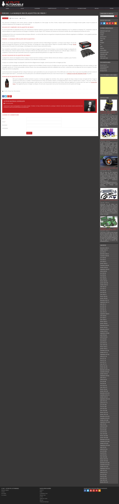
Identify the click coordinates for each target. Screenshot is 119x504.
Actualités (6, 91)
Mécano (97, 8)
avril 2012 (102, 478)
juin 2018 (102, 339)
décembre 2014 (103, 416)
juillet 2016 (102, 379)
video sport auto (104, 58)
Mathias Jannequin (14, 18)
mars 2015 (102, 410)
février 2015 (103, 412)
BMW (101, 40)
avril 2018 (102, 342)
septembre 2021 (104, 302)
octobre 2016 (103, 373)
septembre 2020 (104, 313)
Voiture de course (82, 8)
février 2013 (103, 459)
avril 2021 (102, 310)
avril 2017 (102, 362)
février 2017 (103, 366)
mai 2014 (102, 429)
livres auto (102, 38)
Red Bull (102, 33)
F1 (100, 44)
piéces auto (103, 56)
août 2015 (102, 400)
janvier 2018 (103, 348)
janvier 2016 (103, 391)
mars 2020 (102, 319)
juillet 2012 (102, 472)
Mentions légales (5, 490)
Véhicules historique (44, 501)
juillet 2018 (102, 337)
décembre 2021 (103, 300)
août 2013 (102, 447)
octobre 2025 (103, 250)
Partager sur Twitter (6, 96)
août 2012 (102, 470)
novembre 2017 (103, 350)
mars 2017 (102, 364)
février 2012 (103, 482)
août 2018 (102, 335)
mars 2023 (102, 279)
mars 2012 (102, 480)
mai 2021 (102, 308)
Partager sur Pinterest (11, 96)
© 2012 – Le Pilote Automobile (10, 488)
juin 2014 (102, 428)
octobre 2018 (103, 331)
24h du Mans (103, 50)
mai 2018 (102, 341)
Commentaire (5, 128)
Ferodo (74, 44)
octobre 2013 (103, 443)
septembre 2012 (104, 468)
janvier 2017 (103, 368)
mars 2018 (102, 344)
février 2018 (103, 346)
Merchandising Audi (104, 67)
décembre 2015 (103, 393)
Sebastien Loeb (103, 54)
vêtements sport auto (105, 31)
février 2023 (103, 281)
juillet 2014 (102, 426)
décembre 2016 (103, 370)
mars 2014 (102, 433)
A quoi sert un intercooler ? (108, 200)
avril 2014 (102, 431)
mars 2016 (102, 387)
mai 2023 (102, 275)
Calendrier (37, 8)
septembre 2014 (104, 422)
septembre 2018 (104, 333)
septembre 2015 (104, 399)
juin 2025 (102, 252)
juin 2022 (102, 288)
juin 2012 (102, 474)
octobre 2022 (103, 284)
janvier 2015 (103, 414)
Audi (101, 46)
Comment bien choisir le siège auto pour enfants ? (108, 112)
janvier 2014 (103, 437)
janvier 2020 (103, 323)
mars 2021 (102, 311)
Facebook (101, 23)
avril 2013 (102, 455)
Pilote (22, 8)
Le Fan (66, 8)
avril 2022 (102, 292)
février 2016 (103, 389)
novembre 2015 (103, 395)
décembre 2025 (103, 248)
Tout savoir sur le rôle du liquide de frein (108, 168)
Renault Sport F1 (103, 65)
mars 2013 (102, 457)
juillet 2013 (102, 449)
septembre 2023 (104, 269)
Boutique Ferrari (103, 70)
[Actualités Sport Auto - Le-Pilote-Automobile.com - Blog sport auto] (12, 4)
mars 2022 (102, 294)
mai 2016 (102, 383)
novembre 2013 (103, 441)
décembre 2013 (103, 439)
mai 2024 (102, 259)
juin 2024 (102, 257)
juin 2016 (102, 381)
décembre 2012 (103, 462)
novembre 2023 (103, 265)
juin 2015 (102, 404)
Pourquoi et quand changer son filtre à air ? (108, 229)
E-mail (4, 121)
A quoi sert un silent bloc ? (108, 140)
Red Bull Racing (103, 68)
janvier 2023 (103, 282)
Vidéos (7, 8)
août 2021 (102, 304)
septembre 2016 (104, 375)
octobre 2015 (103, 397)
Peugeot (102, 42)
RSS (115, 23)
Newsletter (3, 493)
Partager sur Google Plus (8, 96)
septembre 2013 (104, 445)
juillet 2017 (102, 356)
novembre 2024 (103, 255)
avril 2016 (102, 385)
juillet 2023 (102, 271)
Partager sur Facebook (3, 96)
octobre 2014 (103, 420)
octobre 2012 (103, 466)
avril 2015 (102, 408)
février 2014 (103, 435)
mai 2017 (102, 360)
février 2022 (103, 296)
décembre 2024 (103, 253)
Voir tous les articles (9, 103)
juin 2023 (102, 273)
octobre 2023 (103, 267)
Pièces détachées (17, 91)
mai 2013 (102, 453)
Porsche (102, 48)
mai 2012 (102, 476)
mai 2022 (102, 290)
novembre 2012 (103, 464)
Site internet (4, 125)
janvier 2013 (103, 460)
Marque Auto (10, 91)
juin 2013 (102, 451)
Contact (3, 491)
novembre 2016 (103, 371)
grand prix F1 (103, 36)
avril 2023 (102, 277)
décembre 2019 (103, 325)
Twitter (104, 23)
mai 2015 (102, 406)
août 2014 (102, 424)
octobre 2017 (103, 352)
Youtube (107, 23)
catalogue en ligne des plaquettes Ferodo (76, 73)
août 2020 (102, 315)
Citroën (102, 34)
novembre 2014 (103, 418)
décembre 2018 (103, 329)
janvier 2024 (103, 263)
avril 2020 (102, 317)
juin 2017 (102, 358)
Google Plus (110, 23)
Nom (3, 118)
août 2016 (102, 377)
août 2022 (102, 286)
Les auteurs (3, 495)
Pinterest (113, 23)
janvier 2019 (103, 327)
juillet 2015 (102, 402)
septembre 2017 (104, 354)
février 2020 (103, 321)
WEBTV (42, 490)
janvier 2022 (103, 298)
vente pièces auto (104, 52)
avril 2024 (102, 261)
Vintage (111, 8)
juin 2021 (102, 306)
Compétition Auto (52, 8)
